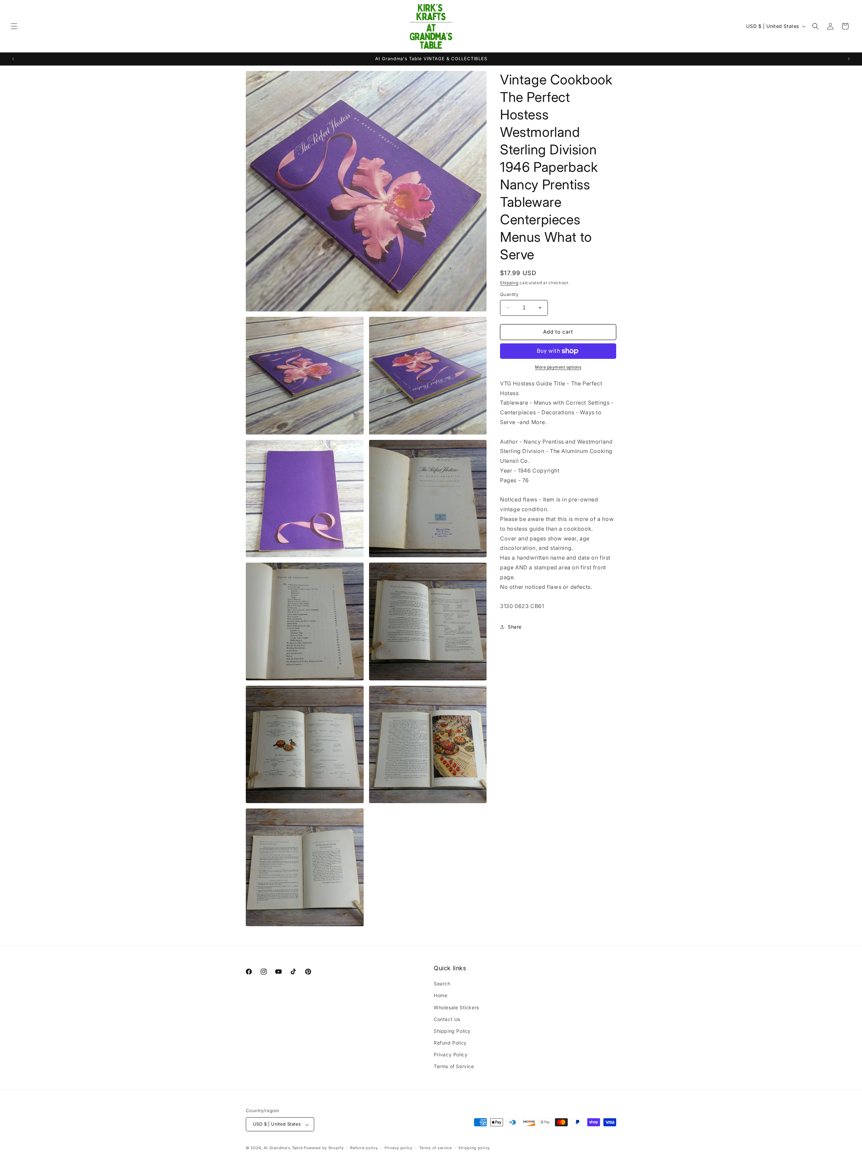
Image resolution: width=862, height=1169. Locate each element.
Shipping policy (474, 1148)
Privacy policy (398, 1148)
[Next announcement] (848, 58)
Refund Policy (450, 1043)
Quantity (509, 294)
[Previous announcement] (13, 58)
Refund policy (364, 1148)
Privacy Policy (450, 1054)
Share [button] (515, 627)
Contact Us (447, 1019)
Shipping (509, 282)
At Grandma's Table (284, 1148)
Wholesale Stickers (456, 1007)
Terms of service (435, 1148)
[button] (14, 26)
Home (440, 995)
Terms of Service (454, 1066)
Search (442, 983)
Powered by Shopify (324, 1148)
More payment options (558, 367)
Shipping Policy (452, 1031)
